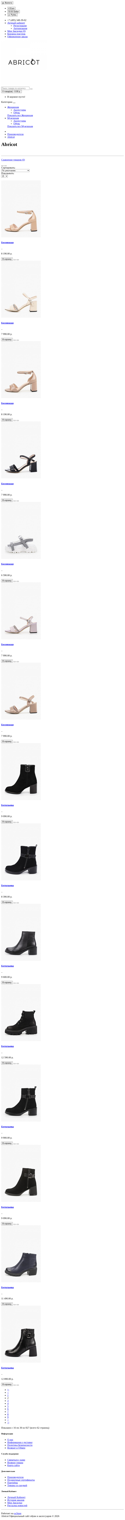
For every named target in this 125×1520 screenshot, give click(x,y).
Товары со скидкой (17, 1485)
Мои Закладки (14, 1502)
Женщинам (13, 107)
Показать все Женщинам (20, 115)
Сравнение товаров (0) (13, 159)
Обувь (16, 112)
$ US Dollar (14, 11)
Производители (15, 134)
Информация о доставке (19, 1442)
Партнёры (12, 1482)
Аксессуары (19, 110)
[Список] (2, 165)
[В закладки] (14, 259)
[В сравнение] (17, 259)
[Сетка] (5, 165)
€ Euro (11, 8)
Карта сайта (13, 1465)
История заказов (15, 1500)
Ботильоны (7, 805)
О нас (10, 1439)
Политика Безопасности (19, 1445)
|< (8, 1389)
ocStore (17, 1513)
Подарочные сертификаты (21, 1480)
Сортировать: (8, 167)
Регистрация (20, 25)
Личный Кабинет (16, 1497)
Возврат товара (15, 1462)
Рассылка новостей (17, 1505)
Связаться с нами (16, 1460)
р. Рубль (12, 15)
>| (8, 1422)
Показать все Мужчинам (20, 126)
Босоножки (7, 242)
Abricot (11, 137)
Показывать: (7, 173)
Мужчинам (13, 118)
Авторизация (20, 28)
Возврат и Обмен (16, 1448)
